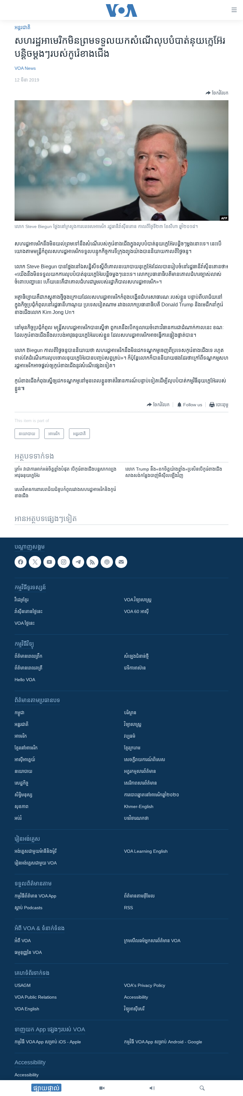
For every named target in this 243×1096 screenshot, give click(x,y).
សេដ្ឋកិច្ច (21, 783)
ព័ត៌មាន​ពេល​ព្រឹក (28, 656)
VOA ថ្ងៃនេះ (24, 623)
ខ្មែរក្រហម (132, 747)
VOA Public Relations (36, 997)
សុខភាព (21, 806)
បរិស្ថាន (130, 712)
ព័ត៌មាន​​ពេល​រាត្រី (28, 667)
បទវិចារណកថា (136, 818)
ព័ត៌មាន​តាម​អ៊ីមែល (139, 895)
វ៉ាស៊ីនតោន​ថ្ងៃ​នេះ (28, 611)
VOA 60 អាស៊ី (136, 611)
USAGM (23, 985)
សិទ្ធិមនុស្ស (23, 794)
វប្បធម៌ (129, 736)
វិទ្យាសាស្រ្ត (132, 724)
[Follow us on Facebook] (21, 562)
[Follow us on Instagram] (64, 562)
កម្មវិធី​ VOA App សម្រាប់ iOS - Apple (48, 1041)
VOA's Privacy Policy (144, 985)
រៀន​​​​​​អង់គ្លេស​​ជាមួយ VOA (36, 862)
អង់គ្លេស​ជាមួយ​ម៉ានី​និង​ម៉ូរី (35, 851)
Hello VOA (25, 679)
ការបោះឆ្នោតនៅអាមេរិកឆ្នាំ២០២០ (151, 794)
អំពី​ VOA (23, 940)
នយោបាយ (23, 771)
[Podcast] (107, 562)
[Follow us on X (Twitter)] (35, 562)
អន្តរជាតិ (22, 27)
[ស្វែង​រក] (202, 1088)
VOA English (27, 1008)
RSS (128, 907)
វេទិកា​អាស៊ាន (135, 667)
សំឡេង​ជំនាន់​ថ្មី (136, 656)
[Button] (217, 93)
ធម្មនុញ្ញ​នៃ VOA (28, 952)
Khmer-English (138, 806)
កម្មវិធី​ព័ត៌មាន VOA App (35, 895)
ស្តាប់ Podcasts (28, 907)
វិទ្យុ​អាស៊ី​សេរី (134, 1008)
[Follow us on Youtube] (49, 562)
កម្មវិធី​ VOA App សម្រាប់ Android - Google (163, 1041)
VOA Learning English (146, 851)
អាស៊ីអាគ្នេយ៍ (25, 759)
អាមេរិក (21, 736)
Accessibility (136, 997)
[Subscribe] (121, 562)
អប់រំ (18, 818)
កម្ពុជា (19, 712)
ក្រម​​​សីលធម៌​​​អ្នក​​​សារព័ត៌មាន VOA (152, 940)
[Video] (101, 1088)
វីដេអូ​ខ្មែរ (21, 599)
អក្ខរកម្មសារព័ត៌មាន (140, 771)
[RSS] (92, 562)
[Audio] (152, 1088)
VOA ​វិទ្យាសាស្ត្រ (138, 599)
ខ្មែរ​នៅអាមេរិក (26, 747)
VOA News (25, 68)
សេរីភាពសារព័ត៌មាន (140, 783)
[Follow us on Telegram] (78, 562)
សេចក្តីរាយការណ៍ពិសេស (144, 759)
